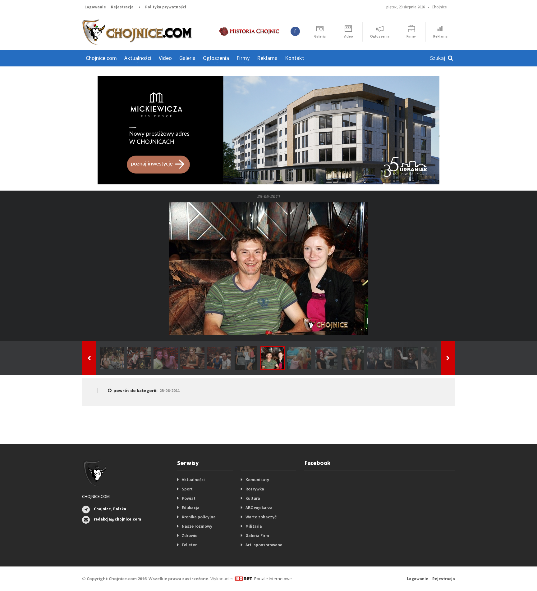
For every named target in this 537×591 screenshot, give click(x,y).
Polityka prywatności (165, 7)
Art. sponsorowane (264, 545)
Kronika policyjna (199, 517)
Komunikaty (257, 479)
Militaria (254, 526)
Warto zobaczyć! (262, 517)
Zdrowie (189, 535)
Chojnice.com (101, 57)
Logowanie (95, 7)
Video (165, 57)
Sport (187, 489)
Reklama (267, 57)
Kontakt (294, 57)
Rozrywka (255, 489)
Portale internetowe (273, 578)
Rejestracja (122, 7)
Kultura (253, 498)
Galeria (187, 57)
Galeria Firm (257, 535)
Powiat (188, 498)
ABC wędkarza (259, 507)
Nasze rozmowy (197, 526)
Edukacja (191, 507)
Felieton (190, 545)
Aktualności (193, 479)
